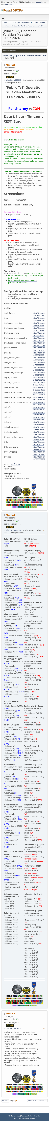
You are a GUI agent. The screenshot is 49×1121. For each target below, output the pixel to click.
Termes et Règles (26, 1116)
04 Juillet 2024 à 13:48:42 (12, 530)
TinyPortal (12, 1116)
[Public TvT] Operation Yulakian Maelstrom (24, 55)
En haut (5, 1101)
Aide (18, 1116)
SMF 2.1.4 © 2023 (18, 1118)
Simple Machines (30, 1118)
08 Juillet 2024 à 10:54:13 (12, 1029)
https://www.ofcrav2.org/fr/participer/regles (25, 275)
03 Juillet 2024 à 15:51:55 (12, 80)
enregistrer (9, 5)
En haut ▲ (37, 1116)
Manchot (10, 64)
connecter (39, 2)
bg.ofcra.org (15, 464)
